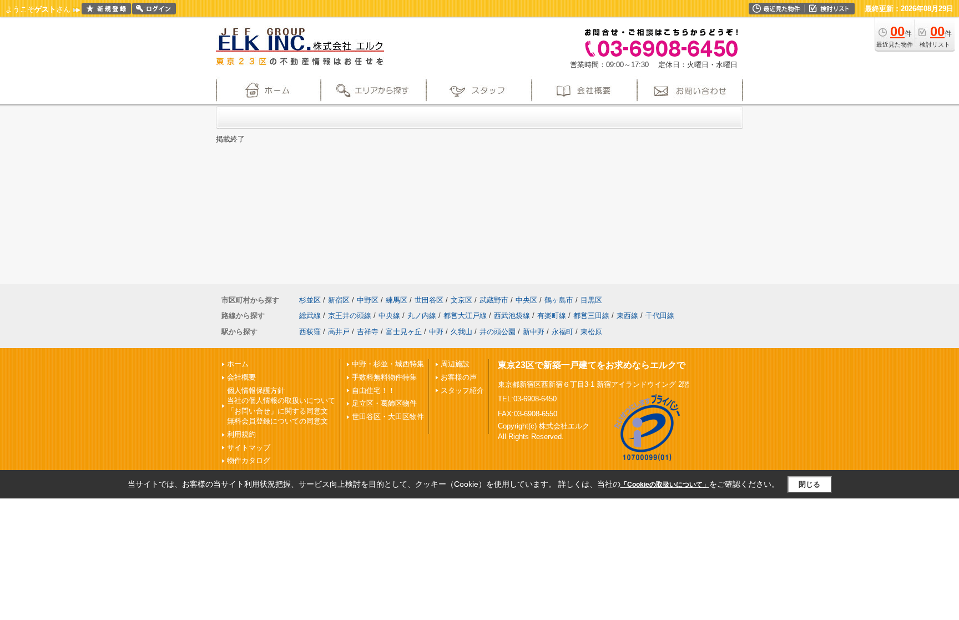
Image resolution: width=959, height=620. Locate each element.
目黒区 (591, 300)
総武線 (310, 315)
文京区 (461, 300)
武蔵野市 (494, 300)
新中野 (533, 331)
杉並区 (310, 300)
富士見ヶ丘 (404, 331)
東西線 (627, 315)
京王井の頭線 (349, 315)
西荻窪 (310, 331)
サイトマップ (248, 447)
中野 (436, 331)
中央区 (526, 300)
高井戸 (339, 331)
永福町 (562, 331)
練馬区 (396, 300)
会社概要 (241, 377)
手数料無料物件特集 (384, 377)
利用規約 (241, 434)
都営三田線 (591, 315)
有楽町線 (551, 315)
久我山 (461, 331)
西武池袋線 (512, 315)
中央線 (389, 315)
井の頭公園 (498, 331)
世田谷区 (429, 300)
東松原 (591, 331)
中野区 (367, 300)
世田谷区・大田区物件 (388, 416)
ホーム (238, 364)
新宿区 (339, 300)
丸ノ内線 (421, 315)
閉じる (809, 484)
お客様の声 (459, 377)
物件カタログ (248, 460)
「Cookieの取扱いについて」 (664, 484)
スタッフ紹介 (462, 390)
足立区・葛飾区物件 (384, 403)
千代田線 (659, 315)
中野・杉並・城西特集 (388, 364)
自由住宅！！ (373, 390)
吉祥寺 (367, 331)
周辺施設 (455, 364)
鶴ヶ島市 (558, 300)
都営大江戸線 (465, 315)
